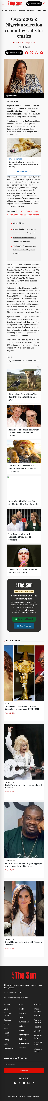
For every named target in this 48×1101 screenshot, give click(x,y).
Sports (6, 1024)
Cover (6, 1009)
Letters (6, 1044)
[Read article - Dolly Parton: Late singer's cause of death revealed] (24, 751)
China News (41, 11)
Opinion (22, 1017)
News (6, 1029)
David (27, 47)
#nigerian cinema (14, 360)
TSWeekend (24, 1022)
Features (22, 1048)
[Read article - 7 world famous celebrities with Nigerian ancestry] (24, 908)
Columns (21, 11)
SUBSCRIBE (24, 1071)
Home (4, 11)
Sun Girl (37, 1016)
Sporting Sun (24, 1035)
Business (30, 11)
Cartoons (37, 1005)
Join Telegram (25, 626)
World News (24, 1043)
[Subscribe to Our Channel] (24, 1083)
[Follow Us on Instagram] (33, 1083)
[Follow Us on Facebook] (15, 1083)
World (21, 1030)
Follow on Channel (25, 619)
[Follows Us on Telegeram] (41, 52)
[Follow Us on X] (19, 1083)
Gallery (6, 1040)
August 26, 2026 (10, 713)
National (12, 11)
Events (21, 1005)
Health (21, 1009)
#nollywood (27, 360)
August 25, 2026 (10, 870)
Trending (37, 1027)
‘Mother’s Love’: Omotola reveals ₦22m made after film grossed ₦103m (24, 250)
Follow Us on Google (36, 3)
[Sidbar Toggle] (3, 3)
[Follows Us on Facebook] (26, 52)
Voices (22, 1026)
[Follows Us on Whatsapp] (36, 52)
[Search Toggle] (44, 3)
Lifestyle (22, 1013)
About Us (38, 1031)
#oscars (36, 360)
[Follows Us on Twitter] (31, 52)
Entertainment (10, 704)
